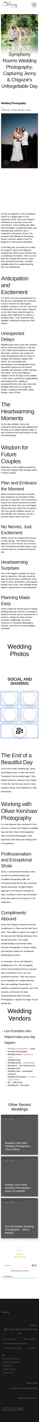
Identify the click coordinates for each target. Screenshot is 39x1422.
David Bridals (28, 1063)
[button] (34, 4)
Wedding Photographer (18, 1049)
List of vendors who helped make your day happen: (19, 1037)
